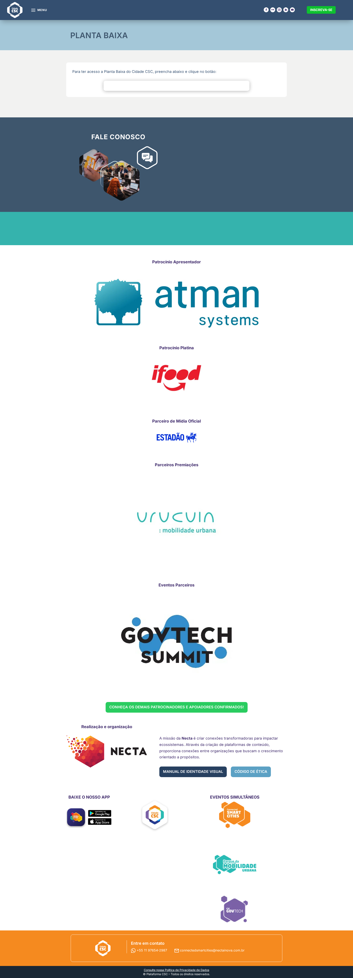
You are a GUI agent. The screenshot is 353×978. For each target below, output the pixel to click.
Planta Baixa (156, 74)
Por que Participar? (155, 80)
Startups (191, 59)
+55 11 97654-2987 (152, 950)
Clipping (267, 71)
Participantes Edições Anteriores (157, 96)
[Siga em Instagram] (279, 9)
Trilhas (76, 67)
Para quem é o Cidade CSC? (121, 61)
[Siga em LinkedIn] (285, 9)
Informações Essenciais (233, 58)
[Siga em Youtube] (292, 9)
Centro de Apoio (236, 89)
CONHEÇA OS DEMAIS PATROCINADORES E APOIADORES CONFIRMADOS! (176, 707)
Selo (188, 74)
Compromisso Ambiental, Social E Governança (237, 70)
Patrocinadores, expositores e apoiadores (160, 67)
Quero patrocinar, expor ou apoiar (161, 58)
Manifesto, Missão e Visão (235, 80)
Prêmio (190, 78)
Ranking (191, 70)
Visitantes (192, 56)
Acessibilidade (234, 85)
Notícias (267, 75)
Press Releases (273, 67)
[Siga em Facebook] (266, 9)
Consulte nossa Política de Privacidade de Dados (176, 970)
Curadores (79, 63)
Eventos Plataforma (117, 69)
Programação (82, 56)
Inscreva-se (321, 10)
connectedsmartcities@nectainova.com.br (212, 950)
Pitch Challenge (197, 81)
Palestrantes (81, 59)
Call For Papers (197, 67)
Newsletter (269, 78)
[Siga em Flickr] (272, 9)
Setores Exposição (155, 87)
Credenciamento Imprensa (274, 62)
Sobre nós (117, 56)
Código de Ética (235, 63)
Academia (192, 63)
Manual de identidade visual (193, 771)
